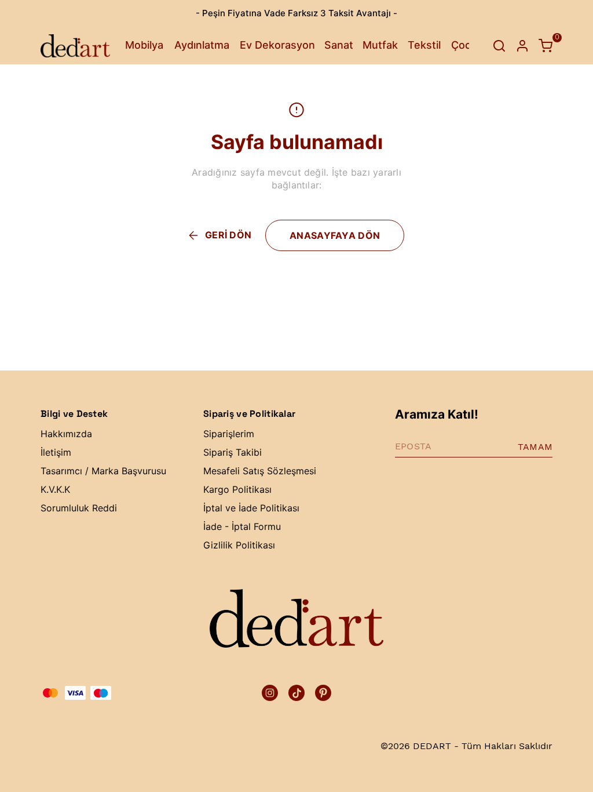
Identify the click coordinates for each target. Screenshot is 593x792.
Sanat (338, 45)
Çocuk (467, 45)
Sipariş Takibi (232, 452)
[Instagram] (270, 693)
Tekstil (424, 45)
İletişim (56, 452)
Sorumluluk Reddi (79, 508)
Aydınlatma (201, 45)
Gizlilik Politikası (239, 545)
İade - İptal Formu (242, 526)
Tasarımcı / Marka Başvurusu (103, 471)
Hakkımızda (66, 433)
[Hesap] (522, 45)
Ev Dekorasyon (277, 45)
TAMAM (535, 446)
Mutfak (380, 45)
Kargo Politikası (237, 489)
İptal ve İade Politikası (251, 508)
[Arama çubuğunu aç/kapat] (499, 45)
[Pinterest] (323, 693)
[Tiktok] (296, 693)
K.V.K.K (55, 489)
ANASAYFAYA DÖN (335, 235)
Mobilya (144, 45)
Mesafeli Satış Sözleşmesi (259, 471)
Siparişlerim (228, 433)
